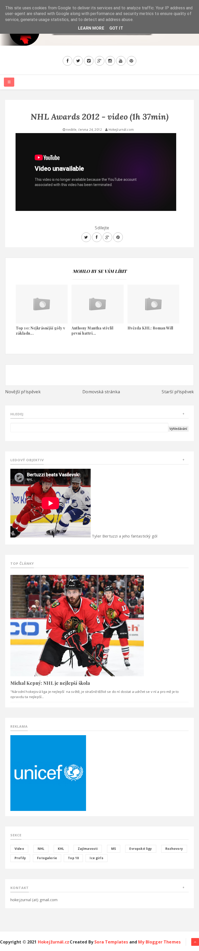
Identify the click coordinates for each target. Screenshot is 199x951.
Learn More (91, 28)
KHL (61, 848)
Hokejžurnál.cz (53, 942)
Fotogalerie (47, 858)
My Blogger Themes (159, 942)
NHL (41, 848)
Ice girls (96, 858)
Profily (20, 858)
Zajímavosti (88, 848)
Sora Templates (111, 942)
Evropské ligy (140, 848)
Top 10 (73, 858)
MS (113, 848)
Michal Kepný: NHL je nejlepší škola (50, 683)
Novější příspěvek (23, 392)
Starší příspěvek (178, 392)
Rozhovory (174, 848)
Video (19, 848)
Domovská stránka (101, 392)
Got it (116, 28)
